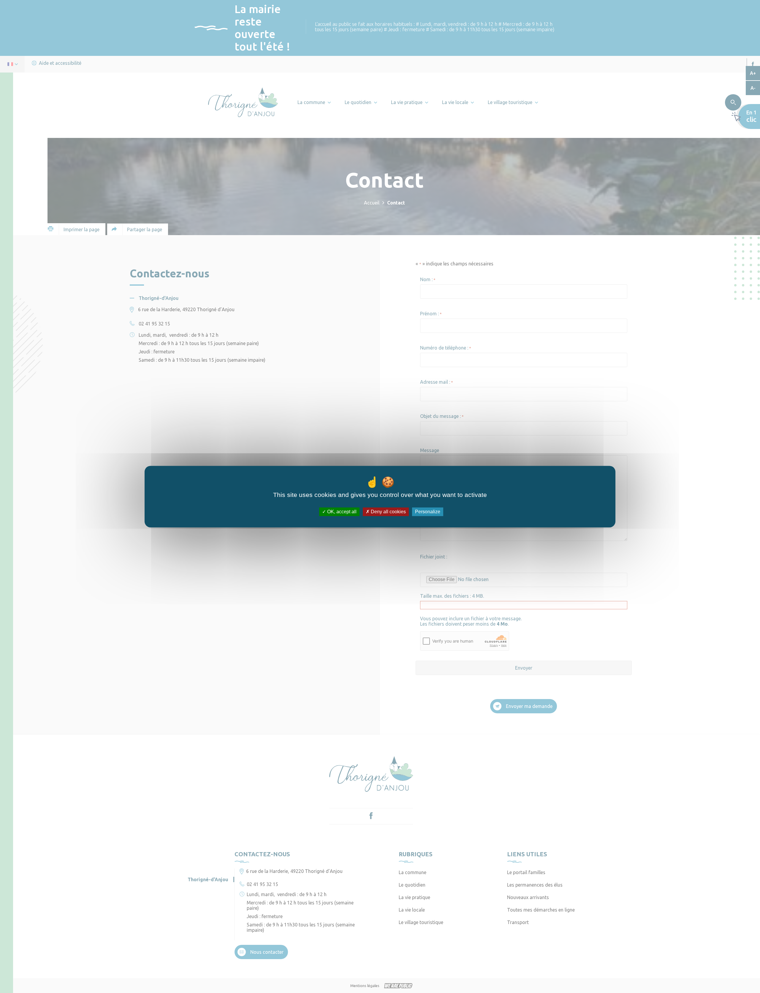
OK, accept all (341, 511)
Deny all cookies (388, 511)
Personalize (427, 511)
